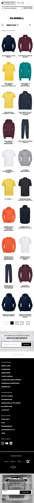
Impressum (6, 426)
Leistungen (7, 376)
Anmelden (25, 492)
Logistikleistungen (11, 379)
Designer (5, 372)
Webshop (5, 386)
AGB (3, 433)
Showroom (6, 406)
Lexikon (5, 410)
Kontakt (5, 419)
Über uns (5, 365)
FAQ (3, 422)
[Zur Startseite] (2, 3)
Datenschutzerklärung (20, 498)
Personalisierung (10, 383)
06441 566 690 (28, 8)
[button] (3, 499)
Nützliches (7, 396)
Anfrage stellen (10, 2)
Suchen (26, 344)
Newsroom (6, 399)
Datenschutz (8, 429)
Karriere (5, 369)
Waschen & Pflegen (11, 403)
